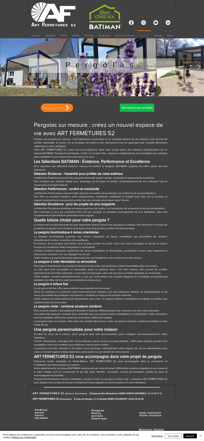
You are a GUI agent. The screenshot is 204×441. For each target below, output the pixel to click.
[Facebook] (131, 22)
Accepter (190, 435)
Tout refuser (173, 435)
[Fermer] (200, 436)
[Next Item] (199, 67)
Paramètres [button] (157, 435)
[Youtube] (155, 22)
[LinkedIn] (168, 22)
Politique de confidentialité (23, 437)
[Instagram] (143, 22)
